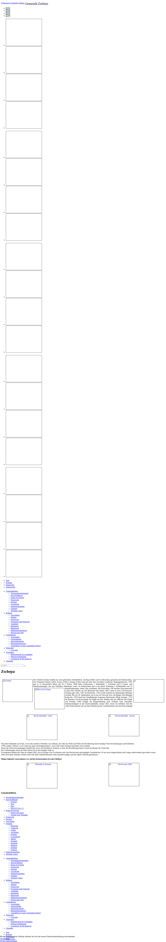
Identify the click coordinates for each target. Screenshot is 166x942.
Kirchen (14, 602)
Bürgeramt (15, 628)
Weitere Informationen (8, 941)
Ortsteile (14, 609)
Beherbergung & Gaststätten (21, 654)
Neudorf (14, 841)
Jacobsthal (15, 832)
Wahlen (14, 617)
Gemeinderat (11, 635)
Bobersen (14, 826)
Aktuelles (9, 661)
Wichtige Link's (17, 611)
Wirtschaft (10, 648)
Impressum (10, 585)
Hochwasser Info (17, 633)
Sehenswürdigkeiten (18, 657)
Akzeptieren (4, 939)
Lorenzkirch (15, 837)
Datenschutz (10, 587)
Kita (12, 806)
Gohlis (13, 830)
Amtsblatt (14, 624)
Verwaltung (15, 615)
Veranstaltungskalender (19, 593)
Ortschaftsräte (16, 639)
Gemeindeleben (12, 591)
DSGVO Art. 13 (17, 808)
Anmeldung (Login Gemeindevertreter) (26, 646)
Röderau (14, 845)
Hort (12, 804)
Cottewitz (14, 828)
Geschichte (15, 604)
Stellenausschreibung (19, 630)
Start (7, 580)
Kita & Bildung (17, 596)
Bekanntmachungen (18, 644)
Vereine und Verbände (19, 815)
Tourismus (10, 652)
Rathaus (9, 613)
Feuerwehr (15, 600)
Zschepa (14, 850)
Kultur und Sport (17, 813)
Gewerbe (14, 650)
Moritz (13, 839)
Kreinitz (14, 835)
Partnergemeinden (18, 606)
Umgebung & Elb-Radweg (21, 659)
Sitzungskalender (17, 641)
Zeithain (14, 848)
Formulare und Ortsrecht (20, 622)
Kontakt (9, 583)
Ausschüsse (15, 637)
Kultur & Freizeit (17, 598)
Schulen (14, 802)
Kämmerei (15, 626)
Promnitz (14, 843)
